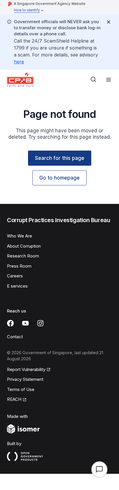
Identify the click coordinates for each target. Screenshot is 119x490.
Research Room (23, 256)
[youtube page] (25, 323)
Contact (15, 336)
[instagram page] (40, 323)
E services (17, 286)
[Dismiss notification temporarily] (109, 22)
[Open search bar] (94, 80)
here (19, 62)
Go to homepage (59, 178)
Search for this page (59, 158)
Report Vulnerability (26, 369)
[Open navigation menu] (109, 80)
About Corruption (24, 246)
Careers (15, 276)
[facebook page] (10, 323)
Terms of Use (20, 389)
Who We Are (19, 236)
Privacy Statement (25, 379)
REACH (14, 399)
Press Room (19, 266)
